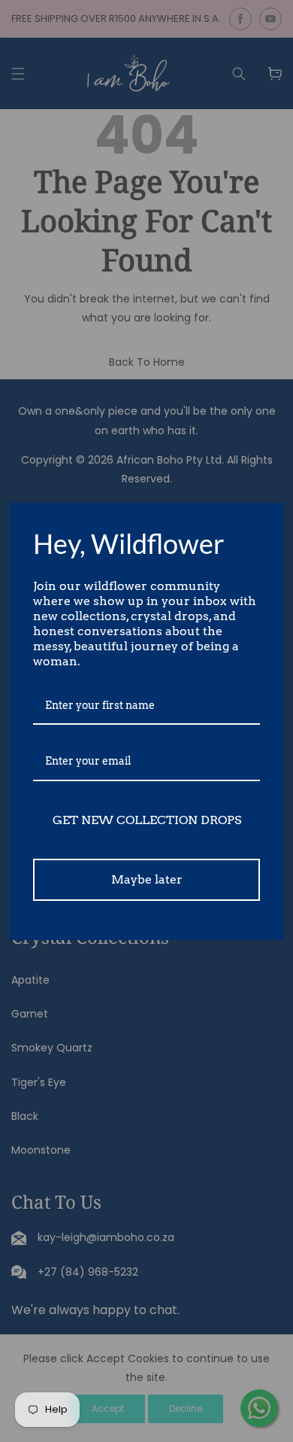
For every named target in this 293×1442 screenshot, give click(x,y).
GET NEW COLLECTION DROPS (147, 820)
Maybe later (147, 879)
